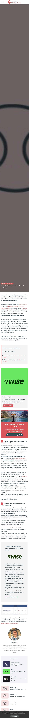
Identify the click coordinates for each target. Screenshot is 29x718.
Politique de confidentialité (19, 713)
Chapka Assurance (15, 662)
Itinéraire (11, 709)
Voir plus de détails (7, 405)
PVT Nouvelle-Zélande (7, 283)
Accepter (14, 716)
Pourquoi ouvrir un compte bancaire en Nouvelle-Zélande (14, 356)
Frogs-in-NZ (13, 676)
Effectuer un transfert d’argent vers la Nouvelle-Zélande (14, 360)
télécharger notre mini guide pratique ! (9, 623)
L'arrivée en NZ (13, 687)
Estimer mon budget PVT (14, 435)
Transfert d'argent (13, 702)
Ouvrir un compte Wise (11, 597)
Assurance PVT (13, 694)
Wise (22, 517)
